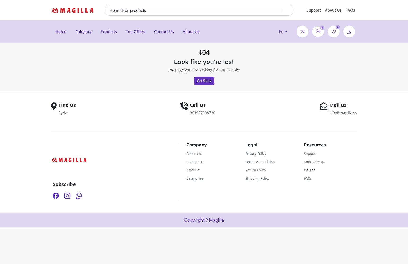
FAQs (350, 10)
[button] (283, 32)
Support (313, 10)
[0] (318, 31)
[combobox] (196, 10)
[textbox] (196, 10)
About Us (333, 10)
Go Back (204, 80)
